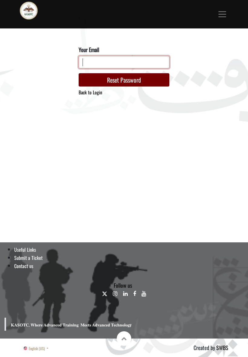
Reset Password (124, 79)
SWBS (222, 348)
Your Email (89, 50)
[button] (124, 338)
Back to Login (90, 92)
